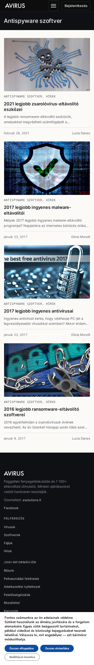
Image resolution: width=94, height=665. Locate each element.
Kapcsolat (11, 611)
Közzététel (12, 603)
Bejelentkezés (76, 6)
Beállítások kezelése (22, 657)
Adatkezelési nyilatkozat (22, 586)
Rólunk (9, 570)
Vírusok (9, 527)
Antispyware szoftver (23, 96)
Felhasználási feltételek (21, 579)
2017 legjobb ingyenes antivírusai (38, 310)
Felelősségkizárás (17, 595)
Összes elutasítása (57, 648)
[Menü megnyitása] (53, 5)
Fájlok (8, 543)
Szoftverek (12, 535)
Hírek (51, 96)
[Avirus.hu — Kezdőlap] (17, 5)
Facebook (11, 508)
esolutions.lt (32, 500)
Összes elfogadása (21, 648)
